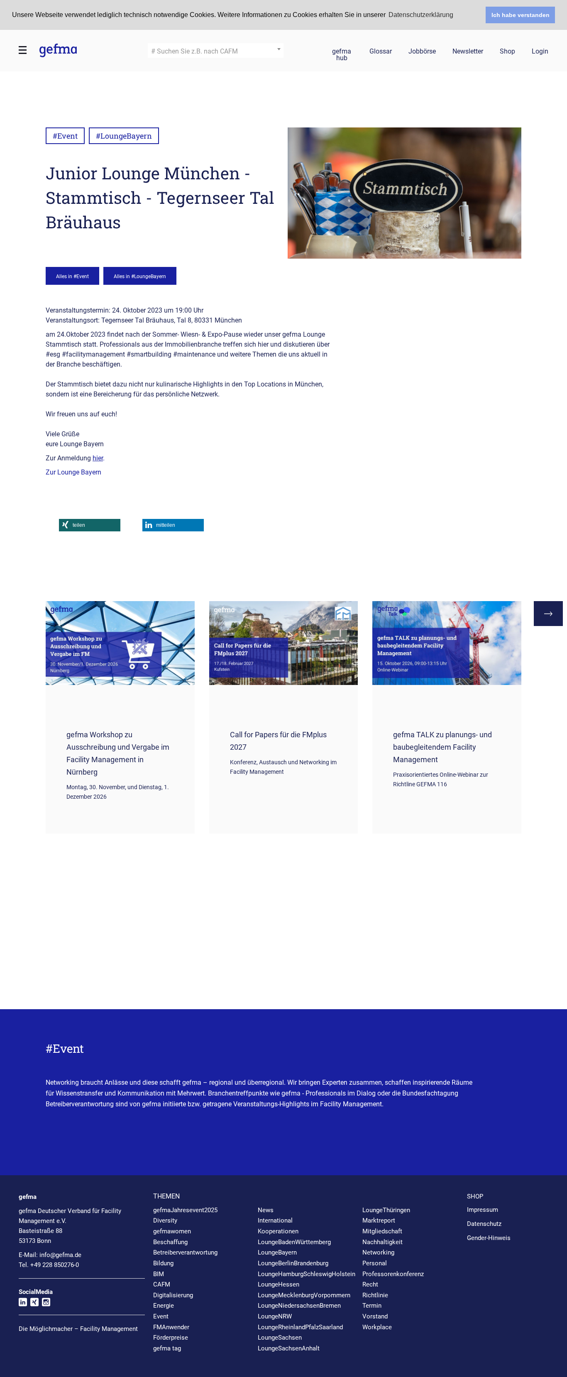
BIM (158, 1274)
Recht (370, 1284)
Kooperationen (278, 1231)
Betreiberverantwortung (185, 1252)
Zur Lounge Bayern (73, 472)
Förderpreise (170, 1337)
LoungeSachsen (280, 1337)
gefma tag (167, 1348)
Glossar (380, 51)
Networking (378, 1252)
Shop (507, 51)
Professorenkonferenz (393, 1274)
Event (161, 1316)
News (266, 1210)
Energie (163, 1305)
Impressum (482, 1209)
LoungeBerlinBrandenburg (293, 1263)
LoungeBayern (277, 1252)
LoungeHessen (278, 1284)
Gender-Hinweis (489, 1238)
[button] (89, 525)
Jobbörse (422, 51)
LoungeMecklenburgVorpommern (304, 1295)
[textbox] (216, 51)
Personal (374, 1263)
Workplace (377, 1327)
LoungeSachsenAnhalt (289, 1348)
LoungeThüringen (386, 1210)
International (275, 1220)
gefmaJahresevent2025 (185, 1210)
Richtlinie (375, 1295)
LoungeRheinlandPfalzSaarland (300, 1327)
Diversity (165, 1220)
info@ (60, 1255)
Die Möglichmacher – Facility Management (78, 1329)
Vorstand (375, 1316)
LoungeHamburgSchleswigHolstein (306, 1274)
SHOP (475, 1196)
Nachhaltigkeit (382, 1242)
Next (548, 613)
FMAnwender (171, 1327)
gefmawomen (172, 1231)
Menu (23, 50)
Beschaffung (170, 1242)
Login (540, 51)
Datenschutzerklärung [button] (421, 14)
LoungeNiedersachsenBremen (299, 1305)
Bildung (163, 1263)
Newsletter (467, 51)
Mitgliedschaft (382, 1231)
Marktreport (378, 1220)
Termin (371, 1305)
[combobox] (216, 50)
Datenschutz (484, 1224)
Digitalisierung (173, 1295)
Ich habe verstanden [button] (520, 15)
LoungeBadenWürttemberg (294, 1242)
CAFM (161, 1284)
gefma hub (341, 52)
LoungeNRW (275, 1316)
